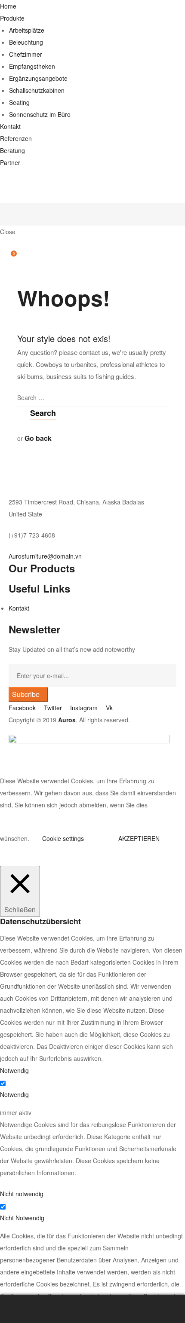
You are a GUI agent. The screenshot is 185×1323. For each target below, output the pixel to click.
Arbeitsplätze (26, 30)
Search (92, 1309)
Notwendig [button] (14, 1070)
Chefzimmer (25, 54)
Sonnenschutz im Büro (40, 114)
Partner (10, 162)
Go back (38, 438)
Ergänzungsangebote (38, 78)
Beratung (12, 150)
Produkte (12, 18)
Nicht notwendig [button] (21, 1193)
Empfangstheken (32, 66)
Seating (19, 102)
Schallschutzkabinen (37, 90)
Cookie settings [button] (63, 838)
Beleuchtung (26, 42)
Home (8, 6)
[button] (45, 556)
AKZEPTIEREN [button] (139, 838)
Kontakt (10, 126)
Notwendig (14, 1094)
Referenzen (16, 138)
